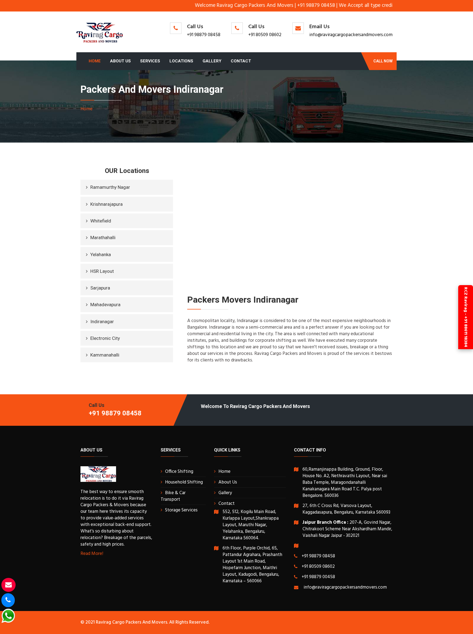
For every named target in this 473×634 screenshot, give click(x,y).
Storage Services (181, 510)
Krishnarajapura (106, 204)
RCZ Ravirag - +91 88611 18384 (465, 317)
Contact (241, 61)
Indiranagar (102, 321)
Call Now (383, 61)
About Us (120, 61)
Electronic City (105, 338)
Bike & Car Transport (173, 496)
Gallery (212, 61)
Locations (181, 61)
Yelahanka (100, 254)
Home (95, 61)
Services (150, 61)
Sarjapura (100, 288)
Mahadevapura (105, 304)
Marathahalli (103, 237)
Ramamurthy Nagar (110, 187)
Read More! (91, 553)
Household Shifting (184, 482)
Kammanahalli (104, 355)
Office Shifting (179, 471)
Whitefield (100, 221)
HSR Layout (102, 271)
